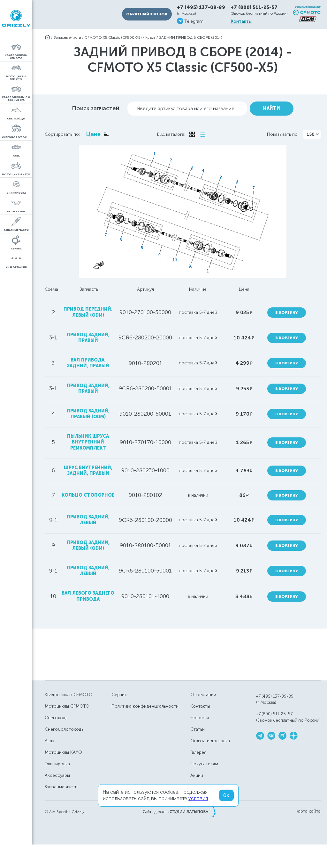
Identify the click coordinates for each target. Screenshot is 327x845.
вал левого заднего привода (88, 596)
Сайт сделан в (179, 811)
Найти (271, 108)
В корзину (286, 312)
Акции (196, 775)
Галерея (198, 752)
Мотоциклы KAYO (63, 752)
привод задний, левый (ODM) (88, 545)
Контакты (241, 21)
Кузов (150, 37)
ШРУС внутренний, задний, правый (88, 470)
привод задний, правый (88, 337)
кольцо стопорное (88, 495)
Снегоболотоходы (64, 729)
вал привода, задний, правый (88, 363)
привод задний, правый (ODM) (88, 413)
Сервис (119, 694)
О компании (203, 694)
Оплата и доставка (210, 740)
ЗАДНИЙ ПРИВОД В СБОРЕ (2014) (190, 37)
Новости (199, 717)
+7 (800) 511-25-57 (254, 7)
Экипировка (57, 764)
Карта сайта (308, 811)
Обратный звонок (146, 14)
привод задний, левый (88, 519)
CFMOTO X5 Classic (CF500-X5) (113, 37)
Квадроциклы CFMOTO (69, 694)
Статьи (197, 729)
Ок (226, 795)
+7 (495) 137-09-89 (201, 7)
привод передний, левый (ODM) (88, 312)
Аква (49, 740)
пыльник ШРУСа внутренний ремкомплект (88, 442)
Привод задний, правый (88, 388)
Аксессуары (57, 775)
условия (198, 798)
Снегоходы (56, 717)
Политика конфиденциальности (145, 706)
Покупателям (204, 764)
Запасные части (67, 37)
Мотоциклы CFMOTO (67, 706)
